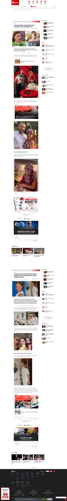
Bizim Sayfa (43, 473)
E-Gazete (14, 6)
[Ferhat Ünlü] (43, 50)
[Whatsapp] (32, 28)
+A (32, 305)
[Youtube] (18, 494)
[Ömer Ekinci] (43, 62)
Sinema (37, 474)
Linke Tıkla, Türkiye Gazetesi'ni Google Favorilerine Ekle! (21, 21)
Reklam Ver (23, 487)
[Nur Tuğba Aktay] (43, 45)
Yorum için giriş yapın (35, 240)
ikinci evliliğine (22, 55)
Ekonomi (17, 473)
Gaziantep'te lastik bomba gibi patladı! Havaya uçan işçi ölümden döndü (50, 78)
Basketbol (23, 478)
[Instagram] (20, 494)
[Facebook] (15, 212)
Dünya (27, 473)
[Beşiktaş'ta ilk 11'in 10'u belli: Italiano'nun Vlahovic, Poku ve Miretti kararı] (45, 38)
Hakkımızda (23, 482)
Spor (22, 473)
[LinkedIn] (27, 218)
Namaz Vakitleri (43, 474)
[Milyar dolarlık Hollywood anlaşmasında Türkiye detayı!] (43, 90)
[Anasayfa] (13, 471)
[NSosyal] (29, 218)
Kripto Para (18, 477)
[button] (37, 228)
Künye (22, 484)
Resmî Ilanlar (18, 484)
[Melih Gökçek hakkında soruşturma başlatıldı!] (45, 31)
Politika (12, 474)
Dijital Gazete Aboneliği (23, 6)
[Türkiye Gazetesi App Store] (29, 483)
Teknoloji (17, 483)
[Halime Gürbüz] (43, 58)
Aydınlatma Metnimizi (30, 499)
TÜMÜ (33, 233)
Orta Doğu (28, 474)
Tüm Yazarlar (13, 483)
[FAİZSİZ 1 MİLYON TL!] (43, 339)
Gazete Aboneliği (18, 6)
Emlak (17, 478)
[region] (33, 499)
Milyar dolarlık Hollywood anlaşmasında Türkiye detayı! (49, 89)
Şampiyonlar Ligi (23, 476)
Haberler (17, 485)
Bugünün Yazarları (13, 482)
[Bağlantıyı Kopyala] (34, 28)
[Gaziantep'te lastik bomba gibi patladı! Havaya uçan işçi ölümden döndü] (43, 78)
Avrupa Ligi (23, 477)
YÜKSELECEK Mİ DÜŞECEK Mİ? (49, 92)
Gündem (12, 473)
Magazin (15, 23)
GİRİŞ (53, 6)
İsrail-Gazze (28, 477)
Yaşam (32, 473)
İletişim (22, 483)
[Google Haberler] (32, 218)
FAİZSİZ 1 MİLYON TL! (48, 81)
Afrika (27, 476)
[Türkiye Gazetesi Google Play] (29, 485)
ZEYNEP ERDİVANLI (17, 416)
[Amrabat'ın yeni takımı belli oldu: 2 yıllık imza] (43, 86)
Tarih (37, 476)
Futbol (22, 474)
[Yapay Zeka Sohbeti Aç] (65, 499)
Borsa (17, 474)
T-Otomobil (18, 479)
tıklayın (48, 70)
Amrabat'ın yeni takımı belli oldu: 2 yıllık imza (50, 85)
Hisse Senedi (18, 476)
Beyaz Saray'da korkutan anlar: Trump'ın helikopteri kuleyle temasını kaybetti (50, 330)
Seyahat (32, 476)
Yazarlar (12, 481)
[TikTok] (22, 494)
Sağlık (32, 474)
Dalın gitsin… (46, 58)
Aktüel (32, 477)
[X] (24, 218)
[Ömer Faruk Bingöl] (43, 54)
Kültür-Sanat (38, 473)
